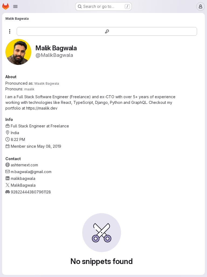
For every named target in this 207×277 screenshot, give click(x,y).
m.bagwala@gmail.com (31, 171)
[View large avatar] (18, 51)
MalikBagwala (23, 185)
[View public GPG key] (107, 31)
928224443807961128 (31, 192)
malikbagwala (23, 178)
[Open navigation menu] (15, 6)
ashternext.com (24, 165)
